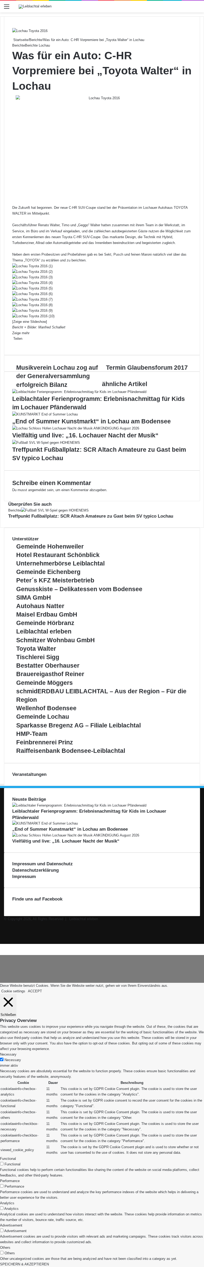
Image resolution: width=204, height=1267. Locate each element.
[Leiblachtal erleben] (35, 6)
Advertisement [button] (11, 1225)
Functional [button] (8, 1159)
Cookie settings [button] (13, 991)
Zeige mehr (21, 333)
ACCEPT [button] (35, 991)
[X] (13, 344)
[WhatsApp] (17, 344)
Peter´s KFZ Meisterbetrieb (55, 580)
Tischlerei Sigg (37, 657)
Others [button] (5, 1248)
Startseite (20, 40)
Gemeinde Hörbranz (45, 622)
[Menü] (6, 9)
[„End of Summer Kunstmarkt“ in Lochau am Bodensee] (45, 414)
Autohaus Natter (40, 606)
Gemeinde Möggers (44, 682)
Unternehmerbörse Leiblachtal (60, 563)
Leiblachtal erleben (43, 631)
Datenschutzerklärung (35, 870)
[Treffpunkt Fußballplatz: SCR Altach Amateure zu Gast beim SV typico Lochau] (46, 443)
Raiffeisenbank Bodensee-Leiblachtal (70, 750)
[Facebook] (12, 344)
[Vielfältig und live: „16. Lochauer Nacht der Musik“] (75, 428)
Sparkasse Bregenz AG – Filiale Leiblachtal (78, 725)
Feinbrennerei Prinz (44, 742)
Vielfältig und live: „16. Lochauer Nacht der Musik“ (85, 435)
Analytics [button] (7, 1203)
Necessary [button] (8, 1054)
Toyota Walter (36, 648)
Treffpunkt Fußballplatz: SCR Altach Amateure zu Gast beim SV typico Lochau (90, 516)
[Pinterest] (15, 344)
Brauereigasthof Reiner (50, 674)
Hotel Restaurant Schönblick (58, 554)
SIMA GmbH (33, 597)
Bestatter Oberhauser (47, 665)
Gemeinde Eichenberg (48, 571)
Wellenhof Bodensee (46, 708)
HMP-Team (31, 733)
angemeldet (37, 490)
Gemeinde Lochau (42, 716)
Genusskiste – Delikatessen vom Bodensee (79, 589)
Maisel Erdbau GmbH (46, 614)
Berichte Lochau (37, 45)
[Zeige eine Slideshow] (29, 322)
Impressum (24, 876)
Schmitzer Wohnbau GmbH (55, 640)
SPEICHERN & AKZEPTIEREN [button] (24, 1264)
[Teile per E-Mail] (18, 344)
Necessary (13, 1060)
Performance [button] (10, 1181)
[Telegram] (3, 947)
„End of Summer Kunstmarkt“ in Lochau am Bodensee (91, 421)
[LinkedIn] (14, 344)
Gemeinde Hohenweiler (50, 546)
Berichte (35, 40)
